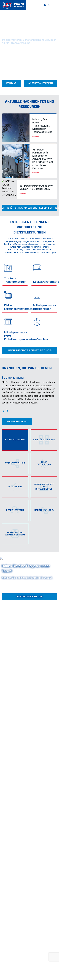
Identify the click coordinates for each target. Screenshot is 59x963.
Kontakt (11, 83)
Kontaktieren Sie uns (30, 597)
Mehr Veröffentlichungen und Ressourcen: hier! (29, 208)
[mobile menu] (55, 5)
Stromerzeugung (16, 422)
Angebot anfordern (40, 83)
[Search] (45, 5)
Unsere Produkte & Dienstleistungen (29, 351)
